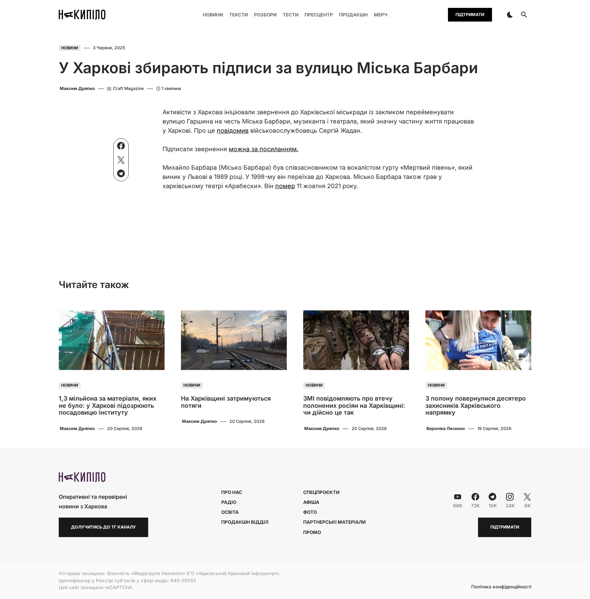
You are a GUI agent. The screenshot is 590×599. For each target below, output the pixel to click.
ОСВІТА (230, 512)
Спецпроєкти (321, 492)
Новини (69, 47)
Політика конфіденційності (501, 587)
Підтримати (469, 14)
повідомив (233, 130)
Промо (312, 532)
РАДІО (228, 502)
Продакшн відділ (244, 522)
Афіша (311, 502)
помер (285, 186)
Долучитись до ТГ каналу (103, 527)
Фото (310, 512)
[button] (510, 14)
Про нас (231, 492)
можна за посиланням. (263, 149)
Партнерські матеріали (334, 522)
